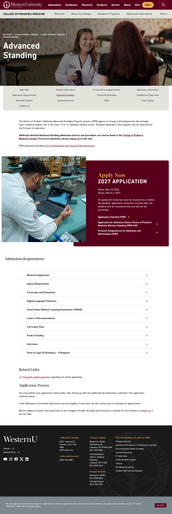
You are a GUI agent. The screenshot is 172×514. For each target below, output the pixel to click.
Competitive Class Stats (148, 95)
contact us (74, 138)
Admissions (54, 5)
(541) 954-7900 (96, 484)
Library (119, 463)
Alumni (115, 5)
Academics (71, 5)
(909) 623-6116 (66, 450)
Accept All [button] (160, 505)
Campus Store (9, 452)
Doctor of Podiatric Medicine (53, 34)
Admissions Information (139, 13)
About (127, 5)
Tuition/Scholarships (106, 95)
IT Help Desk (121, 456)
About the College (81, 13)
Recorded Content (24, 100)
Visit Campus (148, 100)
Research (87, 5)
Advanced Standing (65, 95)
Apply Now (24, 89)
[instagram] (11, 459)
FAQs (106, 100)
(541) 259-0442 (96, 465)
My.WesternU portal (125, 467)
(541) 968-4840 (96, 478)
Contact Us (24, 105)
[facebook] (16, 459)
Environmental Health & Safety (130, 448)
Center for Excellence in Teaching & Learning (136, 445)
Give (137, 5)
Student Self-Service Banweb (129, 470)
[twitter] (21, 459)
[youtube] (5, 459)
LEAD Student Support (126, 459)
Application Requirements (24, 95)
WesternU (7, 34)
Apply (147, 4)
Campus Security (123, 441)
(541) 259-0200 (96, 450)
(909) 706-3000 (66, 460)
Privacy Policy (34, 506)
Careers (6, 448)
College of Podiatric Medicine (24, 14)
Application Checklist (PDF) (112, 217)
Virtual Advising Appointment (106, 89)
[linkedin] (27, 459)
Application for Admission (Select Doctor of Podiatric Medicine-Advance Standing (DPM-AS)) (125, 224)
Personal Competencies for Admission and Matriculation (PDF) (119, 232)
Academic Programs (109, 13)
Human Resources (124, 452)
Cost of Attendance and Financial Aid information (70, 145)
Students (102, 5)
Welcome (60, 13)
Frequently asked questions (36, 377)
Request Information (65, 89)
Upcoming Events (65, 100)
